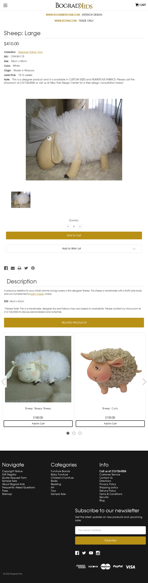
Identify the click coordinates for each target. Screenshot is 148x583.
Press (5, 490)
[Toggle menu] (5, 5)
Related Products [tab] (74, 322)
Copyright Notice (12, 471)
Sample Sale (9, 481)
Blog (102, 500)
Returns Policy (107, 490)
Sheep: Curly (110, 408)
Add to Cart (38, 423)
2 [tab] (73, 433)
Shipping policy (108, 487)
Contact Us (106, 477)
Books (54, 481)
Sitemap (7, 494)
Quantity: (74, 220)
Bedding (56, 484)
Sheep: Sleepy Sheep (38, 408)
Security (104, 497)
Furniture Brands (60, 471)
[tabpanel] (38, 380)
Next (144, 381)
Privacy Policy (107, 484)
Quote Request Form (14, 477)
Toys (53, 490)
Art (52, 487)
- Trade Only (74, 20)
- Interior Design (74, 14)
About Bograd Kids (13, 484)
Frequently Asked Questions (18, 487)
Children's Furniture (62, 477)
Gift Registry (9, 474)
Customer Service (109, 474)
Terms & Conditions (110, 494)
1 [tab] (67, 433)
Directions (105, 481)
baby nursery (37, 294)
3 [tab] (80, 433)
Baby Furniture (59, 474)
